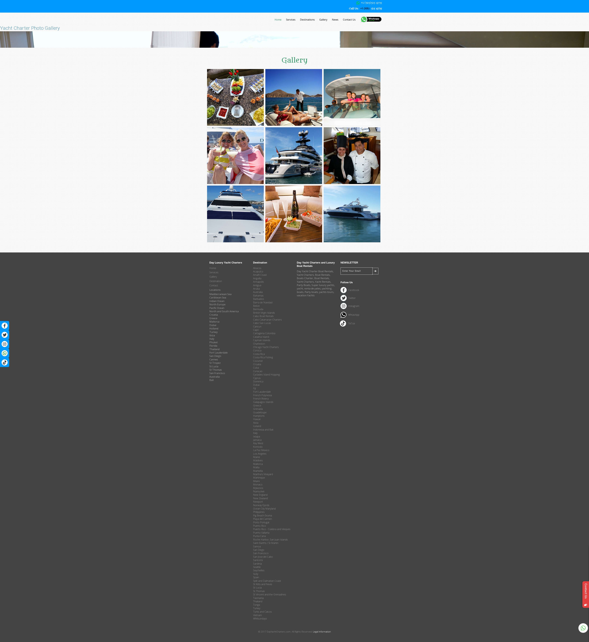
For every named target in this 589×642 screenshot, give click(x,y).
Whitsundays (260, 618)
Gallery (323, 19)
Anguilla (257, 278)
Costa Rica (259, 354)
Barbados (258, 299)
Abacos (257, 268)
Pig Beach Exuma (262, 515)
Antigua (257, 285)
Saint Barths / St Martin (265, 543)
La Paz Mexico (261, 450)
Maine (256, 457)
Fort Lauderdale (262, 391)
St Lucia (257, 587)
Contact (213, 285)
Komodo (258, 446)
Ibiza (255, 422)
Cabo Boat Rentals (263, 316)
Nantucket (258, 491)
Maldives (258, 460)
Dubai (256, 384)
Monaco (257, 484)
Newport (258, 501)
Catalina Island (261, 336)
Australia (258, 292)
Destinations (307, 19)
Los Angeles (259, 453)
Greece (257, 405)
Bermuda (258, 309)
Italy (255, 433)
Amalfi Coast (260, 275)
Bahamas (258, 295)
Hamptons (259, 415)
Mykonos (258, 488)
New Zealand (260, 498)
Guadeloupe (260, 412)
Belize (256, 306)
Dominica (258, 381)
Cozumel (258, 361)
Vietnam (257, 615)
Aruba (256, 288)
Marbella (258, 471)
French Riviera (261, 398)
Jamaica (257, 440)
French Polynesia (262, 395)
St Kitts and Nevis (262, 584)
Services (290, 19)
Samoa (257, 546)
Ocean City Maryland (264, 508)
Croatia (257, 364)
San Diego (258, 550)
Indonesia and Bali (263, 429)
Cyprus (257, 378)
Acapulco (258, 271)
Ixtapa (256, 436)
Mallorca (258, 464)
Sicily (255, 574)
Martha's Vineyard (263, 474)
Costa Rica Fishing (263, 357)
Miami (256, 481)
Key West (258, 443)
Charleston (259, 343)
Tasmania (258, 598)
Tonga (256, 604)
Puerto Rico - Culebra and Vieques (271, 529)
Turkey (256, 608)
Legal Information (322, 631)
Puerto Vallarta (261, 532)
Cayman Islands (261, 340)
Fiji (254, 388)
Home (278, 19)
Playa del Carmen (262, 519)
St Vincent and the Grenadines (269, 594)
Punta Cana (259, 536)
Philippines (259, 512)
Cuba (256, 367)
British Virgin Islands (264, 312)
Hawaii (256, 419)
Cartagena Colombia (264, 333)
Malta (256, 467)
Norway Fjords (261, 505)
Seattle (257, 567)
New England (260, 494)
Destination (215, 281)
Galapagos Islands (263, 402)
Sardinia (257, 563)
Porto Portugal (261, 522)
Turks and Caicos (262, 611)
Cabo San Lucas (262, 323)
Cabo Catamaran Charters (267, 319)
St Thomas (259, 591)
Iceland (257, 426)
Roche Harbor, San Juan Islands (270, 539)
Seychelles (258, 570)
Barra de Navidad (262, 302)
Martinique (259, 477)
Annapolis (258, 281)
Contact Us (349, 19)
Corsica (257, 350)
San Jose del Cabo (263, 556)
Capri (256, 330)
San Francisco (261, 553)
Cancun (257, 326)
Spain (256, 577)
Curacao (257, 371)
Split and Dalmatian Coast (267, 580)
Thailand (257, 601)
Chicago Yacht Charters (266, 347)
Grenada (258, 409)
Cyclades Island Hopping (266, 374)
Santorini (258, 560)
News (335, 19)
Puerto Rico (259, 525)
